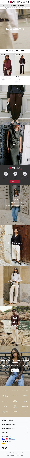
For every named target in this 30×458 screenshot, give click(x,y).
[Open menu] (1, 2)
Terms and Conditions (19, 453)
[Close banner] (28, 5)
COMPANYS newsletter (8, 424)
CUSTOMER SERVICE (7, 420)
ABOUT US (5, 432)
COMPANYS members (8, 428)
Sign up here (15, 371)
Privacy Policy (8, 453)
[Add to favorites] (13, 54)
